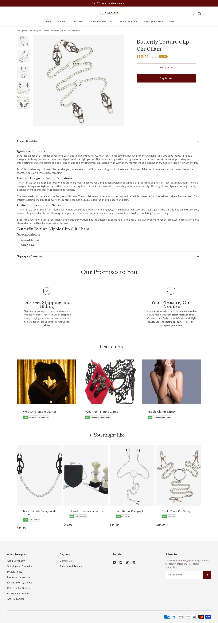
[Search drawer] (192, 13)
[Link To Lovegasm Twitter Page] (127, 562)
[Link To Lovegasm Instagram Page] (114, 562)
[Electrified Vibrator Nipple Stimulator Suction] (85, 475)
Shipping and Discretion (29, 256)
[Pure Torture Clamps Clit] (132, 475)
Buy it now (166, 78)
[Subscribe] (207, 575)
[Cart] (199, 13)
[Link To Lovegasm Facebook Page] (121, 562)
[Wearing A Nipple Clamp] (53, 391)
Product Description (27, 141)
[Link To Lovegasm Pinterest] (134, 562)
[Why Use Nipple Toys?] (178, 391)
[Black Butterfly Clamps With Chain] (39, 475)
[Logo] (109, 13)
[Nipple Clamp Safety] (115, 391)
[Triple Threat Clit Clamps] (178, 475)
